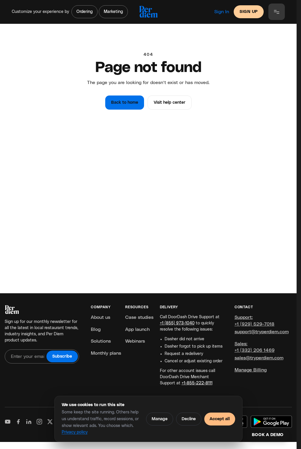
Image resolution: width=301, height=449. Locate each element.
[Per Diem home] (148, 12)
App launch (137, 329)
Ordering (84, 12)
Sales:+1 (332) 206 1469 (255, 347)
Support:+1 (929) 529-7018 (255, 320)
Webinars (135, 341)
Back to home (124, 102)
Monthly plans (106, 353)
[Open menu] (276, 12)
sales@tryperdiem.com (259, 358)
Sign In (221, 11)
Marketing (113, 12)
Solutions (101, 341)
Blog (96, 329)
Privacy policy (75, 432)
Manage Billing (251, 370)
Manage (160, 419)
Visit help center (169, 102)
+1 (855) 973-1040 (177, 323)
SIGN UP (249, 12)
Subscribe (62, 356)
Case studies (139, 317)
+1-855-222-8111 (197, 383)
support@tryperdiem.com (262, 331)
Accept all (220, 419)
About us (100, 317)
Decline (189, 419)
